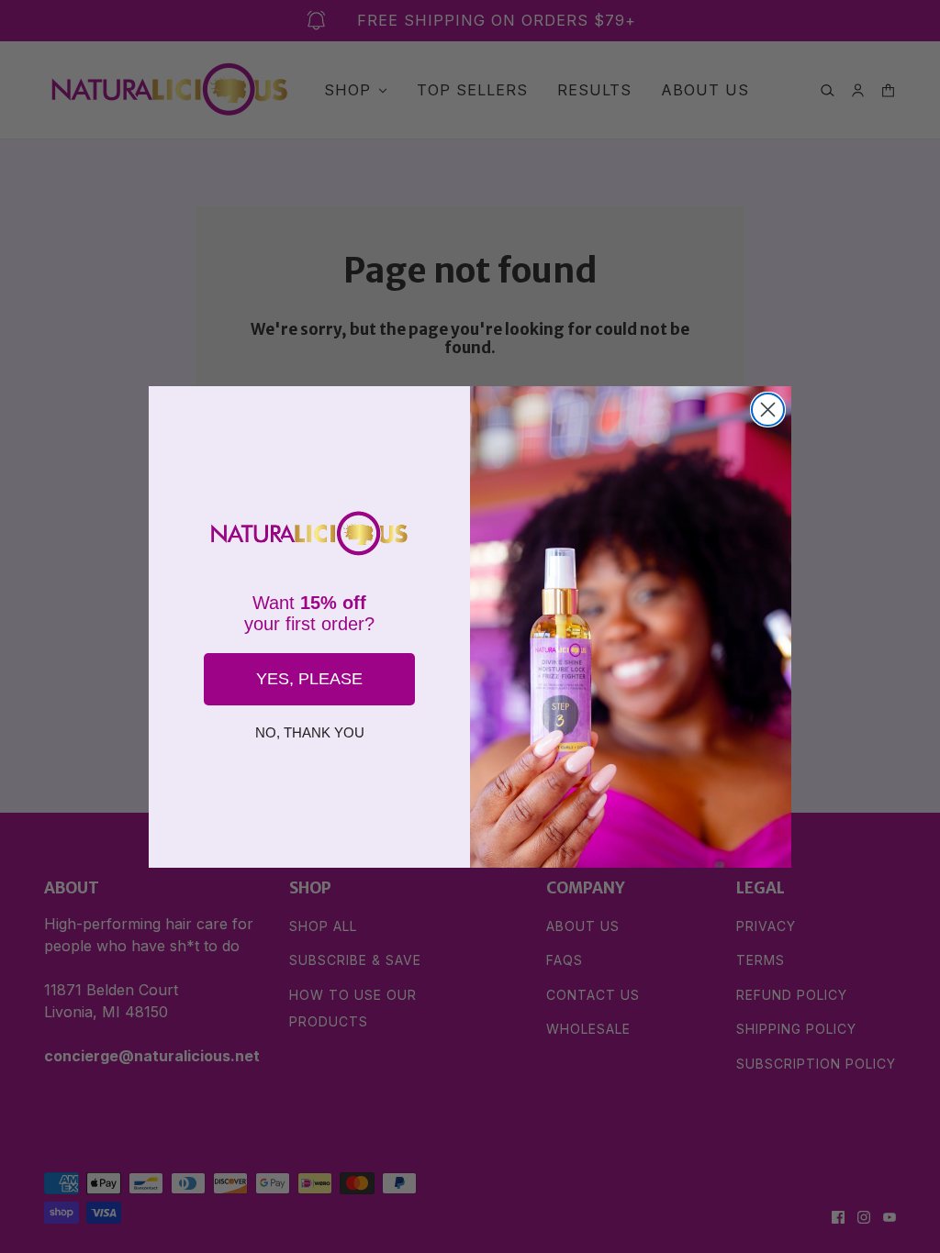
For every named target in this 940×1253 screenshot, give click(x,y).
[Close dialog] (768, 410)
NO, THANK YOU (309, 732)
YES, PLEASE (309, 679)
